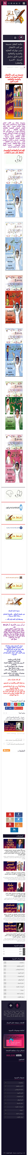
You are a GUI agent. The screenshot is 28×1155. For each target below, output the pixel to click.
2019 (20, 954)
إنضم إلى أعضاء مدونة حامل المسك (14, 1043)
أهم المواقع (21, 979)
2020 (20, 951)
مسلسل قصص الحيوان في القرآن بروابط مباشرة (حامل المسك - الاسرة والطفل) (14, 915)
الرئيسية (21, 67)
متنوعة (22, 990)
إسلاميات (16, 67)
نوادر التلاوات (21, 997)
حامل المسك (22, 68)
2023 (20, 949)
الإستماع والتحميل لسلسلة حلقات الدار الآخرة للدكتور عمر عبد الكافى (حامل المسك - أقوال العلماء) (15, 895)
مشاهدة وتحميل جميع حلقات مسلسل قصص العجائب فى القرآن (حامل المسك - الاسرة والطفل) (14, 874)
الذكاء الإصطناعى (20, 969)
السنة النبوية (21, 973)
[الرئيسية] (21, 37)
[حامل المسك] (15, 23)
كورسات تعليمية (20, 986)
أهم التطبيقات (20, 976)
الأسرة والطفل (10, 67)
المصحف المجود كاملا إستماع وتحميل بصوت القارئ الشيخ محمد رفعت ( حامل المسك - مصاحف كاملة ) (15, 935)
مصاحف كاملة (20, 993)
